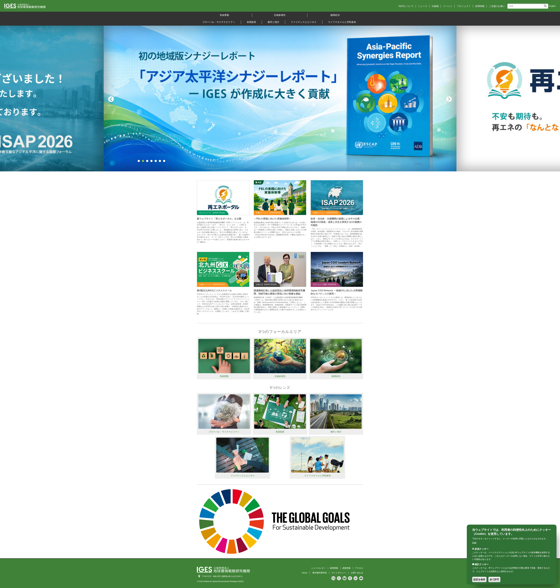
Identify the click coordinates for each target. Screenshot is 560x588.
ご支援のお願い (497, 6)
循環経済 (335, 15)
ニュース (422, 6)
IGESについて (406, 6)
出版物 (435, 6)
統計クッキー (482, 564)
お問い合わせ (357, 573)
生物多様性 (280, 15)
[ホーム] (72, 7)
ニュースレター (318, 568)
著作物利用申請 (319, 573)
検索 (546, 4)
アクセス (359, 568)
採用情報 (479, 6)
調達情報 (346, 568)
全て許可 (494, 579)
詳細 (474, 542)
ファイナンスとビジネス (303, 22)
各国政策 (251, 22)
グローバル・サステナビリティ (219, 22)
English (552, 6)
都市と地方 (273, 22)
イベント (447, 6)
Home (304, 573)
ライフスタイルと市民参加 (342, 22)
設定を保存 (479, 579)
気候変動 (224, 15)
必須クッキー (482, 548)
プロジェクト (464, 6)
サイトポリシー (339, 573)
